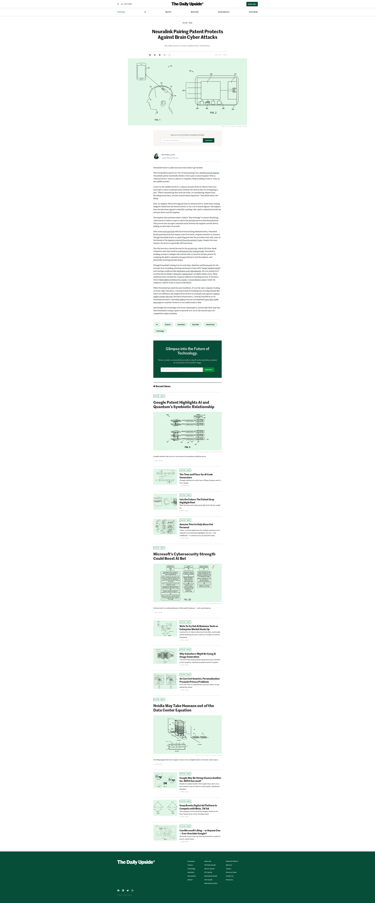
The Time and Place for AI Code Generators (196, 476)
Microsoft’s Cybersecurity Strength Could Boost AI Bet (184, 556)
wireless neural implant (209, 173)
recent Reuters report (197, 280)
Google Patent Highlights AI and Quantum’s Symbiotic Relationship (183, 404)
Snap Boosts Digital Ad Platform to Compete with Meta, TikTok (198, 807)
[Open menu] (124, 4)
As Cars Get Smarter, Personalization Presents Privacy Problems (199, 680)
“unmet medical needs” (211, 268)
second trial (192, 248)
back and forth (169, 231)
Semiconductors (223, 12)
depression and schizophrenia (189, 271)
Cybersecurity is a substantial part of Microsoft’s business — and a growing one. (182, 608)
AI (145, 12)
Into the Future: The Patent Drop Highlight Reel (196, 501)
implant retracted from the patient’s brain (185, 240)
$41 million (181, 299)
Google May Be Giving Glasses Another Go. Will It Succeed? (200, 779)
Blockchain (195, 12)
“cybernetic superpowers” (182, 274)
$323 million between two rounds (173, 280)
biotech (167, 324)
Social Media (253, 12)
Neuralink (195, 324)
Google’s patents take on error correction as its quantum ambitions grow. (179, 456)
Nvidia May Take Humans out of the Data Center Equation (183, 707)
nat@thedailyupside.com (170, 158)
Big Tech (168, 12)
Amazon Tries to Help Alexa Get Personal (196, 526)
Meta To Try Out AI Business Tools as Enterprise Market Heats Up (198, 627)
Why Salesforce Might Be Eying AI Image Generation (197, 655)
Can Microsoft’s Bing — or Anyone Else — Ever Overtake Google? (199, 832)
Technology (121, 12)
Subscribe (208, 140)
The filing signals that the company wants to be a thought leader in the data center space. (185, 760)
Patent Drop (187, 23)
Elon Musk (181, 324)
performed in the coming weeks (191, 251)
